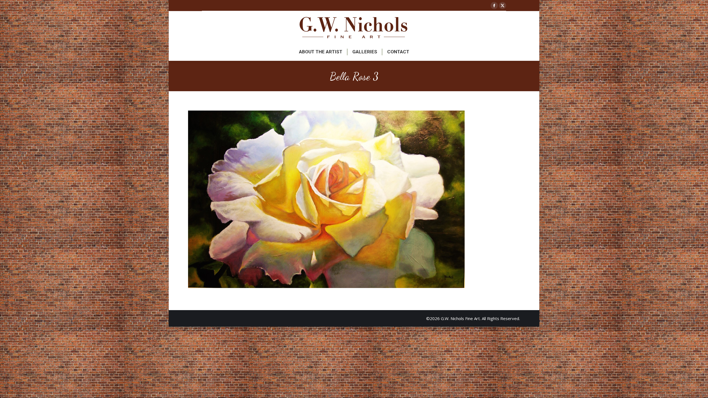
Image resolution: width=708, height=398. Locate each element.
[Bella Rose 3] (354, 199)
